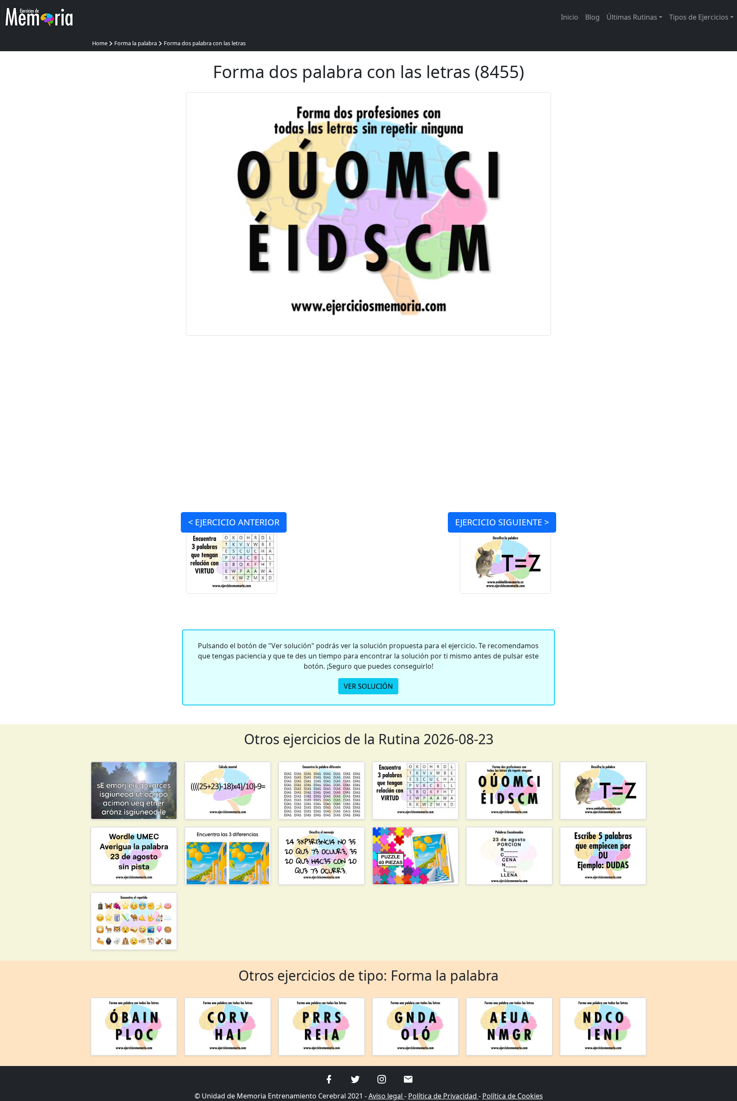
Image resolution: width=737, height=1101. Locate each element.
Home (99, 43)
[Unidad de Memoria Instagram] (382, 1078)
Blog (592, 17)
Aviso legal (386, 1096)
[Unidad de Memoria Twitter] (355, 1078)
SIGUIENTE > (502, 522)
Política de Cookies (512, 1096)
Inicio (569, 17)
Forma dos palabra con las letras (205, 43)
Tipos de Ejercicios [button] (698, 17)
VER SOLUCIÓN (368, 686)
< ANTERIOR (233, 522)
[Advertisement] (134, 220)
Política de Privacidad (443, 1096)
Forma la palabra (135, 43)
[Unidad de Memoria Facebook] (329, 1078)
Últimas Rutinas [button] (631, 17)
